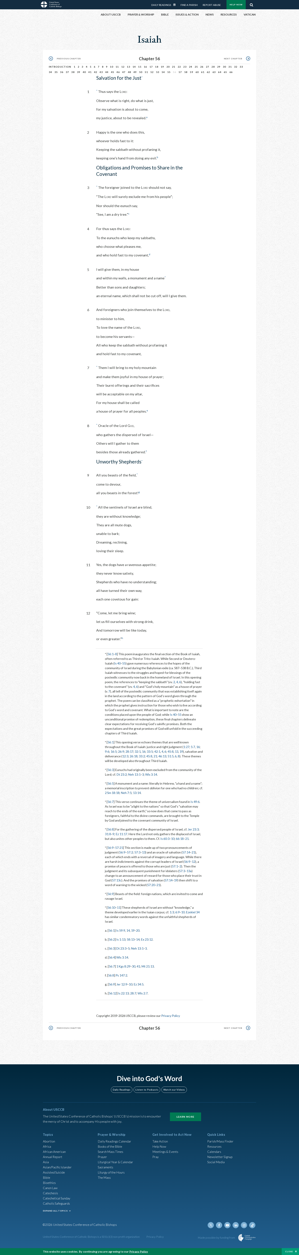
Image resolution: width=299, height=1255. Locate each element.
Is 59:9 (120, 930)
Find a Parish (189, 4)
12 (123, 66)
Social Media (216, 1162)
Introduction (60, 66)
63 (214, 72)
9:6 (107, 751)
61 (202, 72)
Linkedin (236, 1225)
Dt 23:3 (121, 948)
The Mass (104, 1177)
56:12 (112, 993)
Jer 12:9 (121, 984)
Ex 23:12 (147, 939)
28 (213, 66)
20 (168, 66)
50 (140, 72)
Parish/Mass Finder (220, 1141)
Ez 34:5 (138, 984)
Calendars (214, 1152)
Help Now (236, 4)
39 (78, 72)
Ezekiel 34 (193, 912)
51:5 (170, 756)
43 (101, 72)
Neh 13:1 (134, 774)
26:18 (133, 756)
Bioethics (49, 1183)
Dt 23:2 (121, 774)
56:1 (110, 654)
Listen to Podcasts (146, 1089)
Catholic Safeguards (56, 1203)
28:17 (129, 751)
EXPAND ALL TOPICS (55, 1210)
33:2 (142, 756)
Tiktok (252, 1225)
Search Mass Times (110, 1152)
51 (146, 72)
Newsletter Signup (220, 1157)
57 (180, 72)
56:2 (112, 939)
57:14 (186, 852)
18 (156, 66)
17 (151, 66)
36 (61, 72)
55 (169, 72)
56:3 (110, 770)
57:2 (130, 852)
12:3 (125, 756)
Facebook (219, 1225)
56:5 (110, 783)
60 (197, 72)
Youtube (227, 1225)
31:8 (108, 834)
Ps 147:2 (121, 975)
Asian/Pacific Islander (57, 1167)
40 (84, 72)
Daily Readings (161, 4)
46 (118, 72)
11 (117, 66)
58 (186, 72)
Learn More (185, 1116)
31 (230, 66)
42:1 (157, 751)
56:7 (110, 802)
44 (106, 72)
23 (185, 66)
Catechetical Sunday (56, 1198)
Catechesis (50, 1193)
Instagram (244, 1225)
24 (190, 66)
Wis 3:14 (151, 774)
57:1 (175, 866)
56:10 (111, 907)
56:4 (112, 957)
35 (56, 72)
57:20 (151, 885)
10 (111, 66)
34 (50, 72)
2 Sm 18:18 (112, 793)
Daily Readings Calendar (175, 5)
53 (157, 72)
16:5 (114, 751)
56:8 (110, 829)
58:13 (130, 939)
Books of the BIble (110, 1146)
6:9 (177, 912)
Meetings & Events (165, 1152)
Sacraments (105, 1167)
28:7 (133, 993)
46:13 (162, 756)
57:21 (119, 847)
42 (95, 72)
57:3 (137, 852)
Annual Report (52, 1157)
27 (207, 66)
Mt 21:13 (147, 966)
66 (231, 72)
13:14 (137, 793)
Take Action (160, 1141)
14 (134, 66)
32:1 (138, 751)
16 (145, 66)
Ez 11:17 (121, 834)
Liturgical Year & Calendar (115, 1162)
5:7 (193, 747)
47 (123, 72)
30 (224, 66)
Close (289, 1251)
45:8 (170, 751)
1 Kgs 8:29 (123, 966)
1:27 (186, 747)
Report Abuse (212, 4)
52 (152, 72)
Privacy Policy (170, 1016)
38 (73, 72)
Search (251, 4)
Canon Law (50, 1188)
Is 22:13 (123, 993)
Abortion (49, 1141)
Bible (46, 1177)
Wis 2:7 (143, 993)
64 (219, 72)
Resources (214, 1146)
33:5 (150, 751)
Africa (47, 1146)
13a (189, 871)
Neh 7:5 (126, 793)
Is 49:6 (195, 802)
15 (139, 66)
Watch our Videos (174, 1089)
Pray (155, 1157)
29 (218, 66)
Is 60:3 (164, 839)
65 (225, 72)
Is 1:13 (120, 939)
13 (128, 66)
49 (135, 72)
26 (201, 66)
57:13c (116, 880)
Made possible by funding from (217, 1237)
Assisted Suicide (54, 1172)
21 (173, 66)
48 (129, 72)
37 (67, 72)
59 (191, 72)
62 (208, 72)
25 (196, 66)
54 (163, 72)
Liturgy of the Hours (111, 1172)
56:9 (110, 847)
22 (179, 66)
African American (54, 1152)
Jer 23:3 (193, 829)
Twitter (211, 1225)
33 (241, 66)
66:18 (180, 839)
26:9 (121, 751)
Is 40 (117, 663)
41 (90, 72)
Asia (46, 1162)
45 (112, 72)
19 (162, 66)
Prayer (102, 1157)
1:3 (172, 912)
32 (235, 66)
